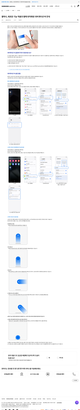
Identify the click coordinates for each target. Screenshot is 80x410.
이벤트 (44, 398)
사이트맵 (34, 398)
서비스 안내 (39, 6)
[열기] (77, 402)
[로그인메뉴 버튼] (75, 6)
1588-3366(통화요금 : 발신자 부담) (25, 404)
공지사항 (39, 398)
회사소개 (54, 398)
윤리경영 (16, 398)
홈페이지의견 (22, 398)
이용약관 (3, 398)
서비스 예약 (45, 6)
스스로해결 (28, 6)
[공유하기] (77, 20)
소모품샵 (51, 6)
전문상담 (33, 6)
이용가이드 (49, 398)
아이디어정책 (28, 398)
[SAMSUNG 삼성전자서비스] (8, 6)
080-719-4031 (38, 404)
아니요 (61, 358)
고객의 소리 (57, 6)
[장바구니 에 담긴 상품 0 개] (77, 6)
